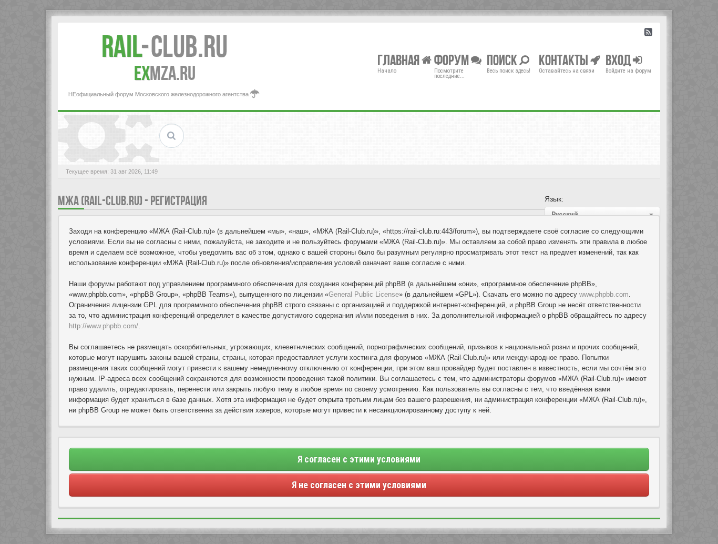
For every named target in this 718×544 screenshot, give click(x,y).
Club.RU (164, 46)
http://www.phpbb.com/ (103, 326)
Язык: (554, 199)
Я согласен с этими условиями (359, 459)
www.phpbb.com (604, 294)
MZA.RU (165, 73)
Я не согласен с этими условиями (359, 485)
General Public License (364, 294)
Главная (399, 60)
